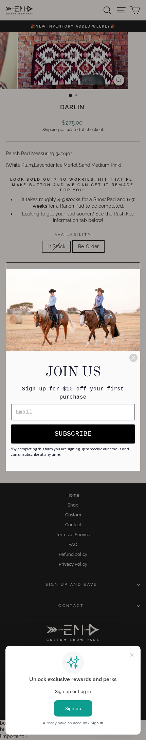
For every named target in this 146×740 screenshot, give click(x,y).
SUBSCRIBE (73, 434)
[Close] (133, 358)
